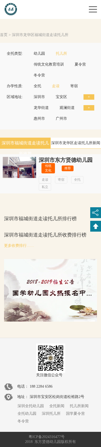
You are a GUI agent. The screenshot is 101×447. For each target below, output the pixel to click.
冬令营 (39, 75)
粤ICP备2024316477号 (47, 437)
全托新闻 (56, 406)
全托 (37, 86)
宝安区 (61, 97)
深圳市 (39, 97)
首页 (4, 35)
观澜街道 (67, 108)
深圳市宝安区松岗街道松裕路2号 (57, 397)
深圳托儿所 (51, 414)
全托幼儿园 (27, 414)
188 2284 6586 (41, 386)
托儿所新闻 (79, 406)
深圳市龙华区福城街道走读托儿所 (40, 35)
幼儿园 (39, 53)
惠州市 (39, 118)
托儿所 (61, 53)
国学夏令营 (75, 414)
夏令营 (80, 64)
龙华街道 (41, 108)
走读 (56, 86)
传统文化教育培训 (49, 64)
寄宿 (74, 86)
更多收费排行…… (19, 246)
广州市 (61, 118)
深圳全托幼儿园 (31, 406)
